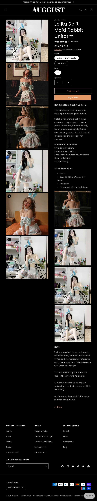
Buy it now (73, 97)
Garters (9, 447)
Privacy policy (38, 496)
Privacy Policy (41, 452)
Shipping (58, 50)
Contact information (81, 496)
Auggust (15, 496)
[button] (5, 9)
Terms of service (52, 496)
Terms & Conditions (43, 442)
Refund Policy (41, 447)
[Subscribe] (45, 466)
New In (9, 431)
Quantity (57, 78)
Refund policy (26, 496)
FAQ (65, 447)
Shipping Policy (41, 431)
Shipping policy (66, 496)
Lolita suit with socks (66, 58)
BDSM (8, 436)
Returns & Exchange (44, 436)
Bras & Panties (12, 452)
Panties (9, 442)
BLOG (65, 436)
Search (66, 431)
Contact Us (68, 442)
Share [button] (59, 407)
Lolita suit (61, 63)
